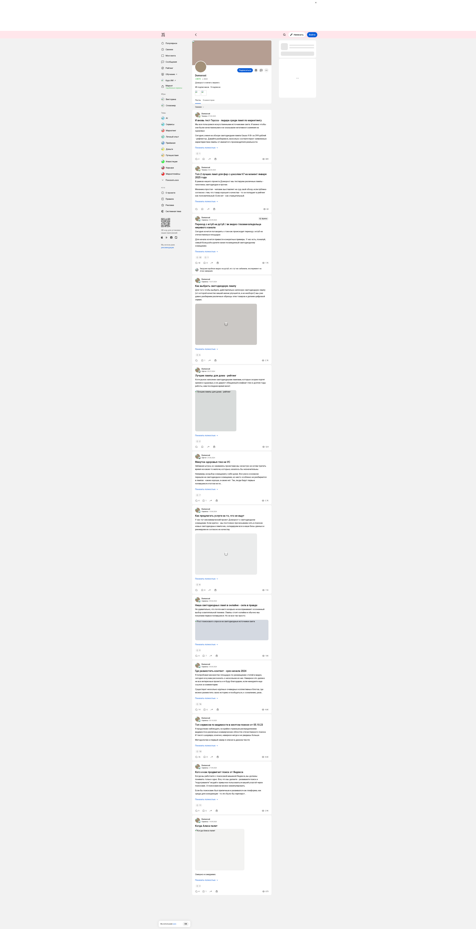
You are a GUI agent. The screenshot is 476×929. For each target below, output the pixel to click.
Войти (312, 34)
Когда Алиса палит (206, 825)
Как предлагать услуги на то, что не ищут (219, 515)
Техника (204, 116)
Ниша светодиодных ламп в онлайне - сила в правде (226, 605)
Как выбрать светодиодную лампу (215, 285)
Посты (198, 100)
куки (174, 924)
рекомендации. (167, 247)
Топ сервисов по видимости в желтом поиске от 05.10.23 (229, 724)
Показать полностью (205, 147)
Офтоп (204, 371)
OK (185, 924)
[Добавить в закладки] (203, 159)
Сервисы (205, 220)
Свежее (198, 107)
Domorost (206, 114)
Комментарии (208, 100)
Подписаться (245, 70)
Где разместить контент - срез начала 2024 (220, 670)
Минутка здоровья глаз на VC (212, 461)
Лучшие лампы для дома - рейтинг (215, 375)
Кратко (264, 219)
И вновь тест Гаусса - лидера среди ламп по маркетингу (228, 120)
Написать (299, 34)
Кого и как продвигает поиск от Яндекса (219, 772)
